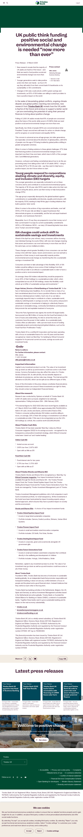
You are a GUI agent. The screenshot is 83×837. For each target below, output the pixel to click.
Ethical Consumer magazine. (26, 477)
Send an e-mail (55, 79)
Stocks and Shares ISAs (24, 509)
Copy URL (63, 659)
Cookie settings (53, 831)
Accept (28, 831)
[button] (81, 698)
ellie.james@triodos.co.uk (25, 360)
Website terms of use (54, 773)
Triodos (6, 757)
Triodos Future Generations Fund (29, 550)
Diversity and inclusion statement (69, 784)
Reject (39, 831)
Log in (78, 3)
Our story (43, 740)
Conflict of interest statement (70, 776)
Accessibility (44, 770)
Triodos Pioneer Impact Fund (28, 527)
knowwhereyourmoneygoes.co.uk (30, 610)
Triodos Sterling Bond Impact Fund (30, 539)
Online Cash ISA (21, 440)
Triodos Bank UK (35, 106)
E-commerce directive (73, 773)
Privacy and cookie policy (61, 770)
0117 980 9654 (55, 80)
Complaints (77, 770)
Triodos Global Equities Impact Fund (30, 513)
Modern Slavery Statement (71, 782)
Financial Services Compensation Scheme (66, 779)
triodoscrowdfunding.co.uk (27, 613)
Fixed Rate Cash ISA (22, 456)
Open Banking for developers (48, 782)
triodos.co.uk (22, 607)
